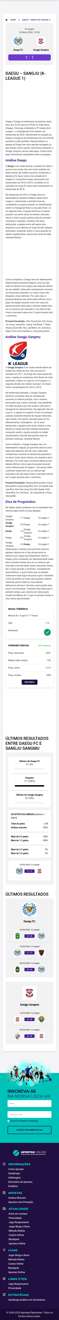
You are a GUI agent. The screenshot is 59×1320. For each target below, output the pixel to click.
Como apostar (16, 1169)
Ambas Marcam (17, 1197)
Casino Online (16, 1235)
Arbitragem (14, 1177)
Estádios (13, 1186)
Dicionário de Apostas (20, 1181)
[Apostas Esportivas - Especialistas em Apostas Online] (29, 1153)
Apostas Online (17, 1243)
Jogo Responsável (19, 1222)
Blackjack (14, 1239)
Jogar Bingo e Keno (19, 1226)
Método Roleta (17, 1230)
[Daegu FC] (18, 41)
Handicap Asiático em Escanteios (26, 1299)
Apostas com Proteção (20, 1202)
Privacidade (15, 1218)
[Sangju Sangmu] (40, 41)
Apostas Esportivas (31, 1312)
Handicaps (14, 1173)
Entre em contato (18, 1213)
